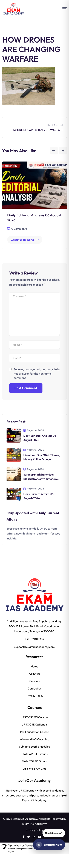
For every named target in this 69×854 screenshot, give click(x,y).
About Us (34, 673)
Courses (34, 681)
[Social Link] (24, 836)
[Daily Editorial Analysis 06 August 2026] (14, 435)
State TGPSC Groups (35, 761)
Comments (19, 228)
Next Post (53, 125)
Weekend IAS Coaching (34, 739)
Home (34, 666)
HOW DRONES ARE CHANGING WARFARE (36, 130)
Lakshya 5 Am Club (34, 768)
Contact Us (35, 688)
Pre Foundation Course (34, 732)
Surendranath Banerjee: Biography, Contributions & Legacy (40, 479)
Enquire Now (53, 845)
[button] (54, 150)
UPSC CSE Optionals (34, 724)
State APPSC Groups (35, 754)
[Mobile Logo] (13, 8)
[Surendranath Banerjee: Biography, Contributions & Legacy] (14, 474)
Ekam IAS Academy (34, 823)
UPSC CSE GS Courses (34, 717)
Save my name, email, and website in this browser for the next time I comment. (37, 374)
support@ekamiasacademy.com (34, 647)
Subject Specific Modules (34, 746)
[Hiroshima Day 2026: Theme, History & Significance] (14, 454)
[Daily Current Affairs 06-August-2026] (14, 493)
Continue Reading (22, 239)
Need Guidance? (53, 833)
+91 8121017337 (34, 639)
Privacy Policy (34, 695)
